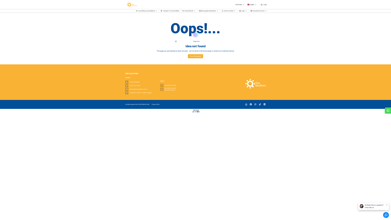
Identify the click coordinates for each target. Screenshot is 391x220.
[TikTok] (260, 104)
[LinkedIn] (264, 104)
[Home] (246, 104)
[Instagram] (255, 104)
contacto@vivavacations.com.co (138, 89)
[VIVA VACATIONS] (255, 83)
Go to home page (195, 56)
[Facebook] (250, 104)
